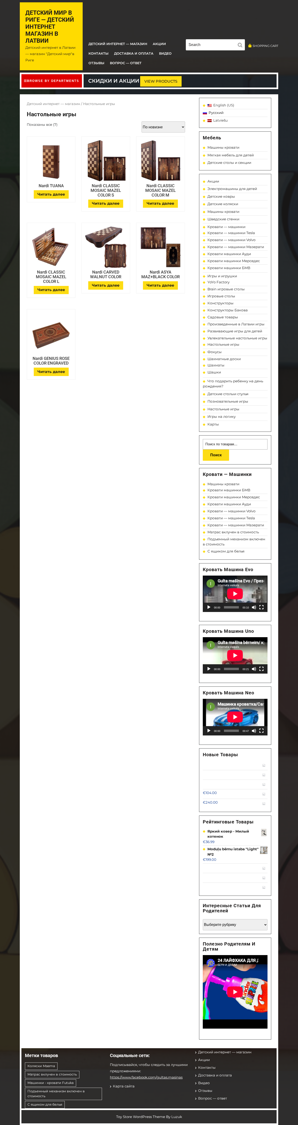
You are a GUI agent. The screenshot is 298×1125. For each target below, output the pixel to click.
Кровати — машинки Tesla (231, 233)
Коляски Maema (41, 1066)
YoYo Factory (218, 282)
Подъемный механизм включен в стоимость (56, 1093)
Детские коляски (222, 204)
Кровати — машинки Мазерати (235, 247)
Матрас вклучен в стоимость (233, 532)
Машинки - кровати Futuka (50, 1083)
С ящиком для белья (225, 551)
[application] (235, 594)
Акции (159, 44)
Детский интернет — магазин (117, 44)
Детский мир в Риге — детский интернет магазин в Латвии (49, 26)
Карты (213, 424)
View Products (160, 81)
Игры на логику (221, 416)
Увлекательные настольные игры (237, 338)
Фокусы (214, 352)
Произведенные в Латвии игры (235, 324)
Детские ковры (221, 196)
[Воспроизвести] (209, 607)
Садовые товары (222, 317)
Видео (165, 53)
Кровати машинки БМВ (228, 268)
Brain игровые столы (226, 289)
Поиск (216, 455)
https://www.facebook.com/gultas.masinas (146, 1077)
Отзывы (96, 63)
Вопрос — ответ (126, 63)
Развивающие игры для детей (234, 331)
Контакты (98, 53)
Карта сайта (124, 1086)
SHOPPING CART (265, 46)
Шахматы (215, 365)
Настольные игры (223, 344)
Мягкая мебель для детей (230, 155)
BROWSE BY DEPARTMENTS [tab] (53, 81)
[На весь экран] (261, 607)
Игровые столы (221, 296)
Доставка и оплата (133, 53)
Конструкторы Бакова (227, 310)
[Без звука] (254, 607)
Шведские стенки (223, 219)
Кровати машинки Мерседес (233, 261)
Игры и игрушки (222, 276)
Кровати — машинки (226, 227)
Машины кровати (223, 147)
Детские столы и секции (229, 162)
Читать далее (51, 194)
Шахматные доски (224, 359)
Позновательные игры (227, 401)
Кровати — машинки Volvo (231, 240)
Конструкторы (220, 303)
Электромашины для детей (232, 188)
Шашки (214, 372)
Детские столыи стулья (227, 394)
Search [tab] (241, 46)
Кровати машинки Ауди (229, 254)
